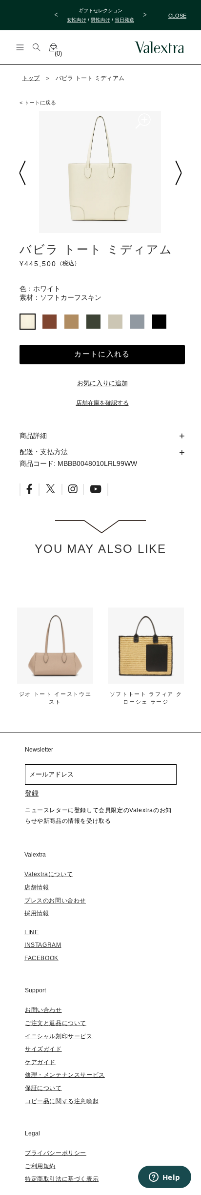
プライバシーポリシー (55, 1153)
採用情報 (36, 913)
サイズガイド (43, 1049)
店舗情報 (36, 887)
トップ (31, 78)
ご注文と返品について (55, 1023)
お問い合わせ (43, 1009)
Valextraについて (48, 874)
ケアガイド (40, 1062)
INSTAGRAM (42, 945)
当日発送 (124, 19)
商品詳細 (33, 436)
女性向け (76, 19)
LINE (31, 932)
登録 (32, 793)
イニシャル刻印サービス (59, 1036)
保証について (43, 1088)
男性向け (100, 19)
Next (178, 173)
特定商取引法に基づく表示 (62, 1178)
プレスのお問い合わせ (55, 900)
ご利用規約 (40, 1166)
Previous (22, 173)
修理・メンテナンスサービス (65, 1074)
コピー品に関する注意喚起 (62, 1101)
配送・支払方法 (44, 452)
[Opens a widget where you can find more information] (164, 1178)
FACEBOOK (41, 958)
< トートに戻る (38, 102)
